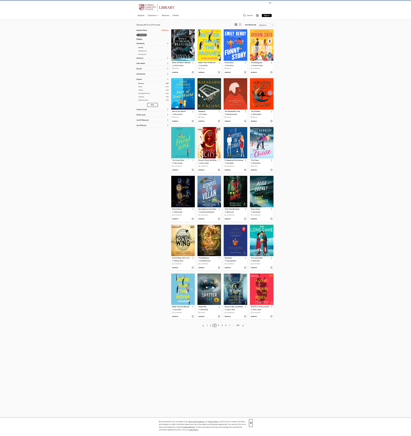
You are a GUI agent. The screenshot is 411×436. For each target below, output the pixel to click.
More (152, 105)
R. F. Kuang (203, 114)
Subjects (141, 15)
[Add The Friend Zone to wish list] (192, 170)
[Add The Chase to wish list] (271, 170)
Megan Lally (230, 212)
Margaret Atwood (231, 114)
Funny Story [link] (229, 63)
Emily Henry (230, 65)
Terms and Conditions (196, 422)
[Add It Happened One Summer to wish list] (245, 170)
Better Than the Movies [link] (206, 63)
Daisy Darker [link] (255, 209)
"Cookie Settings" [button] (188, 427)
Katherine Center (258, 65)
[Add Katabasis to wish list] (219, 121)
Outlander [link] (228, 258)
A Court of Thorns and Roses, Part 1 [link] (260, 307)
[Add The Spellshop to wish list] (219, 267)
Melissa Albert (257, 114)
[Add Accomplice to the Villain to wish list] (219, 219)
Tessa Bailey (230, 163)
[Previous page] (203, 325)
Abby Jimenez (178, 114)
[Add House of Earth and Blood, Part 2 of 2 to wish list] (219, 170)
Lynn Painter (204, 65)
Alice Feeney (256, 212)
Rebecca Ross (178, 212)
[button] (247, 16)
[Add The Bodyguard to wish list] (271, 72)
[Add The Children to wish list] (271, 121)
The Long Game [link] (256, 258)
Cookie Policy (193, 430)
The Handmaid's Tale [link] (232, 111)
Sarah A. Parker (178, 65)
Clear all (165, 30)
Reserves (165, 15)
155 (237, 325)
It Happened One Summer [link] (234, 160)
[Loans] (257, 16)
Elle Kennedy (256, 163)
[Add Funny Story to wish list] (245, 72)
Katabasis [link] (201, 111)
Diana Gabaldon (231, 261)
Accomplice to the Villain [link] (207, 209)
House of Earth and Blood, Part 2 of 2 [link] (208, 160)
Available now (142, 51)
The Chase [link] (255, 160)
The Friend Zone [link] (178, 160)
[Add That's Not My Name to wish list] (245, 219)
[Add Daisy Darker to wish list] (271, 219)
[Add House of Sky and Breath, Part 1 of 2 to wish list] (245, 316)
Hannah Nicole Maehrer (207, 212)
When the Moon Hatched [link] (181, 63)
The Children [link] (255, 111)
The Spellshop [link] (203, 258)
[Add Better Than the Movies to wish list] (219, 72)
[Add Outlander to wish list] (245, 267)
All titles (140, 48)
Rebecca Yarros (178, 261)
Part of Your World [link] (178, 111)
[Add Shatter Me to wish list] (219, 316)
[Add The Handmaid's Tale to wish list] (245, 121)
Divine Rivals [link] (177, 209)
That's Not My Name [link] (232, 209)
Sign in (267, 15)
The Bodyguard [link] (256, 63)
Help (270, 3)
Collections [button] (152, 15)
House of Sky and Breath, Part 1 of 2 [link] (234, 307)
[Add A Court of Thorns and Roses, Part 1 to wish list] (271, 316)
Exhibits (176, 15)
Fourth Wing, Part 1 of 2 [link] (180, 258)
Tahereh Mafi (204, 309)
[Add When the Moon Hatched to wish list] (192, 72)
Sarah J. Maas (204, 163)
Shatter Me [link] (202, 307)
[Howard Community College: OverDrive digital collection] (156, 7)
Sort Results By (250, 25)
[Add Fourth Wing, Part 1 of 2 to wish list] (192, 267)
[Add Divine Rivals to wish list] (192, 219)
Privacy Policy (213, 422)
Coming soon (142, 54)
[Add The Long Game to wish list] (271, 267)
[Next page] (243, 325)
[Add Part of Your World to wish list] (192, 121)
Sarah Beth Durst (205, 261)
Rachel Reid (256, 261)
